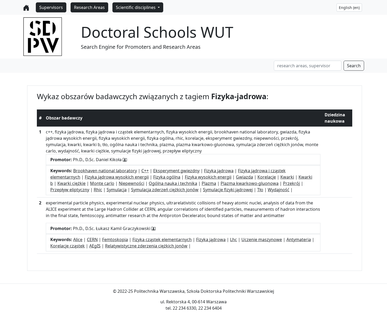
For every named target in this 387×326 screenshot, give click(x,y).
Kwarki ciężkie (71, 183)
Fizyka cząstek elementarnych (162, 239)
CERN (92, 239)
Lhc (233, 239)
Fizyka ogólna (166, 177)
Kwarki (287, 177)
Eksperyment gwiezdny (176, 171)
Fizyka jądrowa (219, 171)
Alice (77, 239)
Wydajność (278, 190)
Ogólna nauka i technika (173, 183)
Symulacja (117, 190)
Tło (260, 190)
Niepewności (131, 183)
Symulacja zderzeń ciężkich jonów (165, 190)
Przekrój (291, 183)
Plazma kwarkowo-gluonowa (250, 183)
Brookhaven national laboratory (105, 171)
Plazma (209, 183)
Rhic (98, 190)
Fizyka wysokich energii (208, 177)
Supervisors (51, 7)
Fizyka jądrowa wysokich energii (117, 177)
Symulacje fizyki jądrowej (228, 190)
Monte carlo (102, 183)
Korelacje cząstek (67, 246)
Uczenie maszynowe (261, 239)
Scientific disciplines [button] (136, 7)
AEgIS (95, 246)
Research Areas (89, 7)
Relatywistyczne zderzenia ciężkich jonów (146, 246)
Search (354, 66)
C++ (145, 171)
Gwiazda (244, 177)
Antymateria (298, 239)
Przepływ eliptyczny (69, 190)
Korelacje (266, 177)
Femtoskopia (115, 239)
